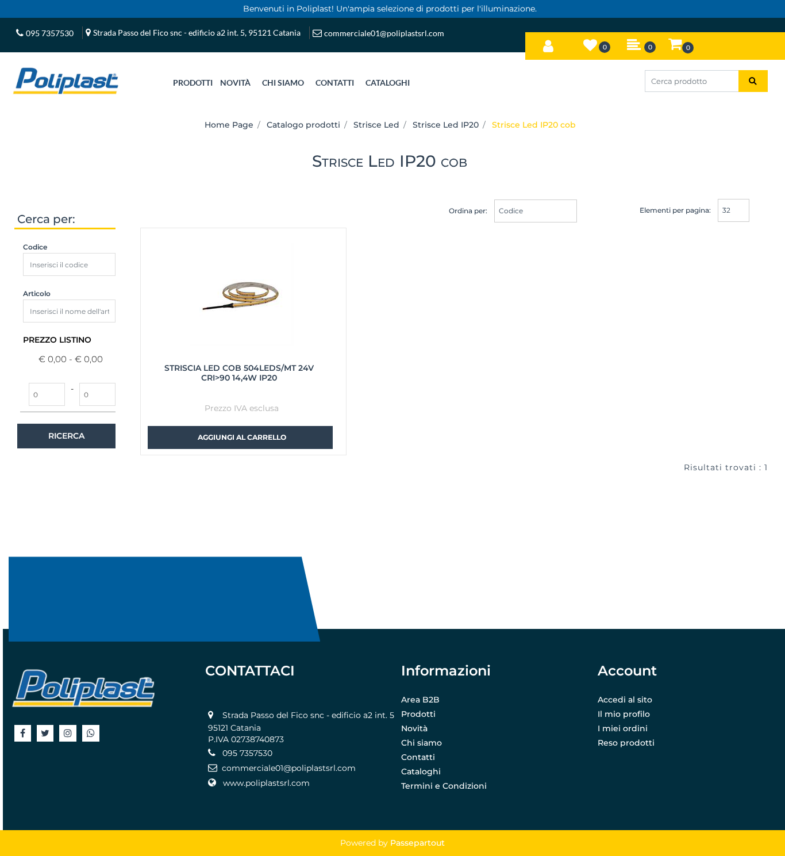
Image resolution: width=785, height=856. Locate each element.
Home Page (229, 125)
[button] (753, 81)
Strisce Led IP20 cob (534, 125)
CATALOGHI (387, 82)
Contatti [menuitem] (418, 757)
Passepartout (417, 843)
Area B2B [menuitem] (420, 699)
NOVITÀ (235, 82)
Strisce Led (376, 125)
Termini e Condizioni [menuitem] (444, 786)
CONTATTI (334, 82)
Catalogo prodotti (303, 125)
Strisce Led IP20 (446, 125)
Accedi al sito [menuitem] (625, 699)
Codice (35, 247)
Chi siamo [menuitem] (421, 743)
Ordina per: (468, 210)
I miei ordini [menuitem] (623, 728)
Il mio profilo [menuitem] (624, 714)
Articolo (37, 293)
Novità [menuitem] (414, 728)
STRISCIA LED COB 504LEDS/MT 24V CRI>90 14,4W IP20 (239, 373)
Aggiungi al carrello (242, 437)
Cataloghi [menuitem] (421, 771)
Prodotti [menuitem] (418, 714)
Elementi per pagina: (675, 210)
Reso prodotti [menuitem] (626, 743)
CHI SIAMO (283, 82)
